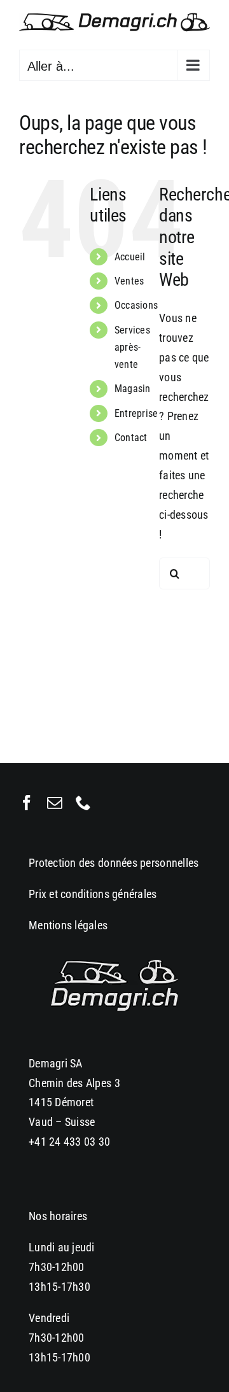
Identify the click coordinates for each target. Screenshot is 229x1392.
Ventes (129, 281)
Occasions (136, 305)
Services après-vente (132, 347)
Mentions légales (68, 925)
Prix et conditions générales (93, 894)
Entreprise (136, 413)
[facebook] (26, 802)
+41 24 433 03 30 (69, 1141)
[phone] (83, 802)
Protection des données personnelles (113, 862)
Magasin (132, 389)
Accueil (130, 257)
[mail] (54, 802)
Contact (131, 438)
